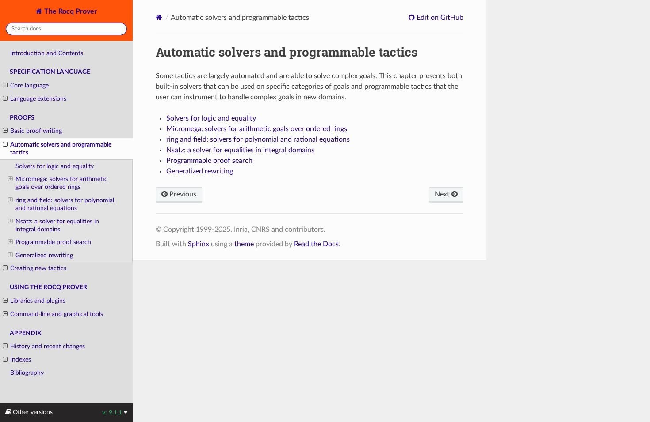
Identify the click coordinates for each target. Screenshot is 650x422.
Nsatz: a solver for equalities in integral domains (57, 225)
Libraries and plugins (37, 301)
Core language (29, 85)
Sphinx (198, 244)
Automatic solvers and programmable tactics (60, 148)
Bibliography (27, 372)
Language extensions (38, 98)
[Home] (159, 17)
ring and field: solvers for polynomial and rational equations (64, 204)
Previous (182, 194)
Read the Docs (316, 244)
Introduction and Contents (46, 53)
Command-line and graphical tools (56, 314)
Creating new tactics (38, 268)
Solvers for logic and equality (54, 166)
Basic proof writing (36, 131)
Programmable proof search (53, 242)
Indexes (20, 359)
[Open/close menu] (5, 86)
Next (443, 194)
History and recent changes (47, 346)
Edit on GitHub (439, 17)
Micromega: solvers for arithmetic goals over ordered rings (61, 183)
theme (244, 244)
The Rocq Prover (69, 11)
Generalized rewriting (44, 255)
